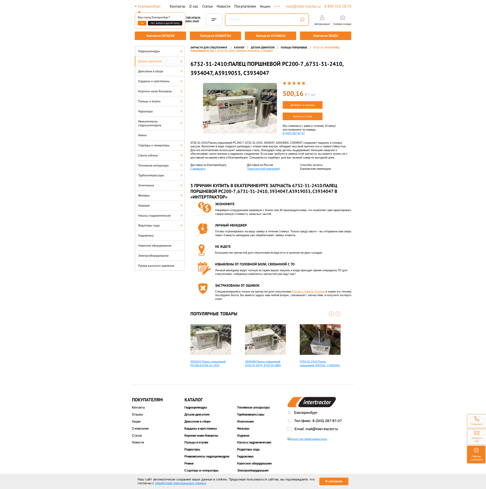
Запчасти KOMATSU (215, 36)
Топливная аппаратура (153, 165)
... (277, 4)
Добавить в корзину (302, 104)
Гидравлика (146, 235)
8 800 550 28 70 (337, 6)
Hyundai (320, 291)
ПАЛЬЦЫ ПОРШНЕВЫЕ (294, 47)
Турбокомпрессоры (151, 175)
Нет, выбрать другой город (165, 23)
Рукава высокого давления (156, 265)
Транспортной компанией (263, 168)
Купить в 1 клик (302, 116)
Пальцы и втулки (149, 101)
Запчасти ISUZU (325, 36)
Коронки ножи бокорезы (155, 91)
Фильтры (144, 195)
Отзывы (137, 414)
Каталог (239, 47)
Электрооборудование (153, 255)
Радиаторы (145, 111)
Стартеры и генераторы (154, 145)
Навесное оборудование (154, 245)
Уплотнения (146, 185)
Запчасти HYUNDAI (271, 36)
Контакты (177, 6)
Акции (265, 6)
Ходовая (144, 205)
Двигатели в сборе (150, 71)
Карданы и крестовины (154, 81)
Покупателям (245, 6)
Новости (223, 6)
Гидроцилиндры (149, 51)
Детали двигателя (150, 61)
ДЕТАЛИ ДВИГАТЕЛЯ (263, 47)
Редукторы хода (149, 225)
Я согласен (333, 481)
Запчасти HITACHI (160, 36)
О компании (140, 428)
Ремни (142, 135)
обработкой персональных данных (180, 483)
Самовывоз (197, 168)
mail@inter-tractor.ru (303, 6)
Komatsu (297, 291)
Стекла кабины (148, 155)
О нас (193, 6)
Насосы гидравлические (154, 215)
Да (142, 23)
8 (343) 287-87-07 (294, 133)
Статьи (207, 6)
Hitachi (309, 291)
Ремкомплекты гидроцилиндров (149, 123)
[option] (240, 108)
